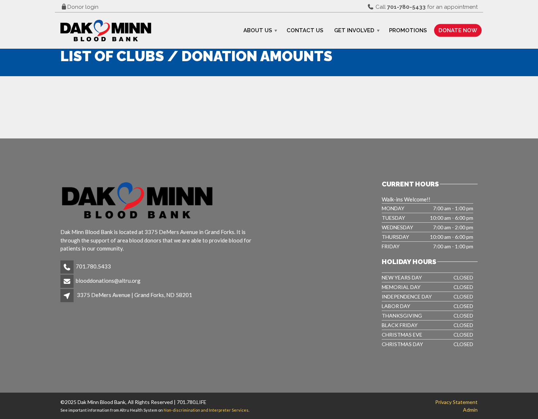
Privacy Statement (456, 402)
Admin (470, 410)
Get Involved (354, 30)
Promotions (408, 30)
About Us (257, 30)
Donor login (82, 7)
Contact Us (305, 30)
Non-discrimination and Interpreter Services (206, 410)
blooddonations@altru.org (108, 280)
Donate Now (457, 30)
